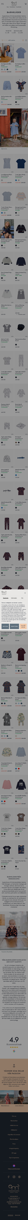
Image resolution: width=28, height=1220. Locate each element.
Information (14, 598)
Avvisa (5, 626)
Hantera (14, 626)
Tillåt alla (23, 626)
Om (22, 598)
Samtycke (5, 598)
